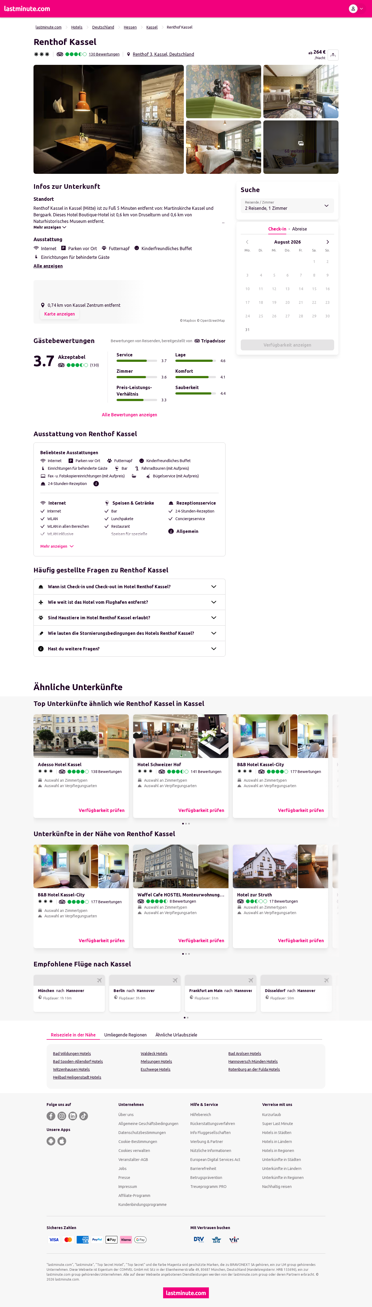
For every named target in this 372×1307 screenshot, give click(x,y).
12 (274, 289)
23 (327, 302)
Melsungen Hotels (156, 1061)
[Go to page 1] (183, 823)
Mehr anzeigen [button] (53, 546)
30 (327, 316)
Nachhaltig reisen (277, 1186)
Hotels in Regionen (278, 1150)
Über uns (126, 1114)
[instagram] (61, 1116)
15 (314, 289)
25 (261, 316)
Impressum (127, 1186)
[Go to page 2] (186, 823)
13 (287, 289)
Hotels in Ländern (277, 1141)
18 (261, 302)
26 (274, 316)
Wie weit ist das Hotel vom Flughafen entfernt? (98, 602)
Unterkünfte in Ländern (281, 1168)
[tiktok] (83, 1116)
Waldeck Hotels (154, 1053)
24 (247, 316)
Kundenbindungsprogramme (142, 1204)
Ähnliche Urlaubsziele (176, 1034)
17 (247, 302)
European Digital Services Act (215, 1159)
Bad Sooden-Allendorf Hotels (78, 1061)
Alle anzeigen (48, 265)
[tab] (73, 1035)
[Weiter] (327, 242)
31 (247, 329)
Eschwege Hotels (155, 1069)
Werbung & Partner (206, 1141)
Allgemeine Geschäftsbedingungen (148, 1123)
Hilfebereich (200, 1114)
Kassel (152, 27)
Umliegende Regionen (125, 1034)
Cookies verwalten (134, 1150)
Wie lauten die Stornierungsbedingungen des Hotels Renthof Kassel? (121, 633)
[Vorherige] (247, 242)
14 (301, 289)
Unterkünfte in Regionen (283, 1177)
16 (327, 289)
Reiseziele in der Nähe (73, 1034)
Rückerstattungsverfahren (212, 1123)
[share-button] (333, 55)
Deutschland (103, 27)
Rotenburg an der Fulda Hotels (254, 1069)
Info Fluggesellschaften (210, 1132)
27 (287, 316)
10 (247, 289)
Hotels (77, 27)
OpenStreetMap (212, 320)
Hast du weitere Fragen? (74, 648)
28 (301, 316)
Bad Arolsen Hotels (244, 1053)
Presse (124, 1177)
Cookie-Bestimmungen (137, 1141)
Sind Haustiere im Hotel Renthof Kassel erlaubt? (99, 617)
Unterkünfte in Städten (281, 1159)
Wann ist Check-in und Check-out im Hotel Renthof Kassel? (109, 586)
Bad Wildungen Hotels (72, 1053)
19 (274, 302)
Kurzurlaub (271, 1114)
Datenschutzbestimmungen (142, 1132)
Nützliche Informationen (210, 1150)
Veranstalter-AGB (133, 1159)
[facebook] (51, 1116)
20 (287, 302)
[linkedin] (72, 1116)
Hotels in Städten (276, 1132)
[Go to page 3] (189, 823)
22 (314, 302)
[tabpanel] (186, 1066)
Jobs (122, 1168)
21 (301, 302)
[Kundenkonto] (357, 8)
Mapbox (189, 320)
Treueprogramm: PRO (208, 1186)
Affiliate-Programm (134, 1195)
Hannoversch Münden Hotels (253, 1061)
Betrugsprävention (206, 1177)
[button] (108, 119)
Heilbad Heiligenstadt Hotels (77, 1077)
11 (261, 289)
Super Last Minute (277, 1123)
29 (314, 316)
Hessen (130, 27)
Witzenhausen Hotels (71, 1069)
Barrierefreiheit (203, 1168)
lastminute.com (49, 27)
